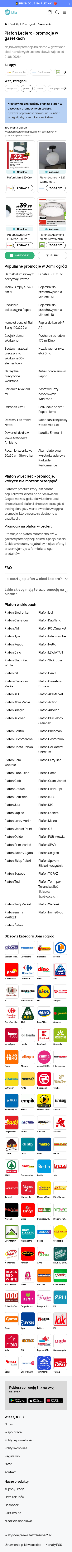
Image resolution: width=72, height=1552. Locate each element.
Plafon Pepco (14, 644)
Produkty (15, 24)
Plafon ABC (12, 694)
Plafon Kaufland (49, 620)
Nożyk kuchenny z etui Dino (51, 351)
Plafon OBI (45, 829)
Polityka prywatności (19, 1440)
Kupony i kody (14, 1489)
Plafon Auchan (15, 718)
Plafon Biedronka (17, 612)
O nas (9, 1424)
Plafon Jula (12, 805)
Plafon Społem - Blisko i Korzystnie (50, 863)
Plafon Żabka (14, 925)
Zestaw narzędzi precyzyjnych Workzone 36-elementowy (16, 355)
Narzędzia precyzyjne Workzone (12, 376)
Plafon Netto (47, 644)
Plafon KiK (45, 805)
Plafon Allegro (14, 710)
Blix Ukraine (13, 1513)
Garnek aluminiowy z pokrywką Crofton (19, 276)
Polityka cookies (16, 1448)
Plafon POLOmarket (52, 628)
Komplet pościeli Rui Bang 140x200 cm (19, 325)
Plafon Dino (13, 652)
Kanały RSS (54, 1545)
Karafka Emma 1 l (50, 433)
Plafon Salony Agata (19, 853)
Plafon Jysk (12, 636)
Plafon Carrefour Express (50, 683)
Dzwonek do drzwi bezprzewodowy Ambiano (17, 438)
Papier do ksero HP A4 (51, 325)
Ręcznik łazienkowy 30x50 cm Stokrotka (19, 453)
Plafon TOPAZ (48, 873)
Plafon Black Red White (16, 662)
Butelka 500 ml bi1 (51, 274)
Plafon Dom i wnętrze (13, 762)
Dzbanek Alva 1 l (15, 407)
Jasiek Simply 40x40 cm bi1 (19, 289)
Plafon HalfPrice (16, 797)
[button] (36, 578)
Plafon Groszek (15, 789)
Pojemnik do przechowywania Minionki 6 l (50, 292)
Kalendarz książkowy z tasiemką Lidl (52, 422)
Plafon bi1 (11, 673)
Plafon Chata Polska (19, 747)
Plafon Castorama (51, 739)
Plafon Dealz (47, 673)
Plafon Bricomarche (19, 739)
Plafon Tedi (12, 881)
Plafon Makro (47, 821)
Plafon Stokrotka (50, 660)
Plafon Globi (13, 781)
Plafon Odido (14, 836)
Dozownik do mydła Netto (18, 422)
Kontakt (10, 1472)
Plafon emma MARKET (14, 914)
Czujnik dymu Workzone (14, 338)
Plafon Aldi (12, 628)
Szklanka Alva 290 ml (17, 391)
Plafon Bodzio (14, 731)
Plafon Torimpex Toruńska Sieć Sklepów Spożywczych (49, 888)
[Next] (69, 3)
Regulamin (12, 1456)
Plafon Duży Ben (49, 760)
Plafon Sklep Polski (18, 861)
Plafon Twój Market (18, 904)
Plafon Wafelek (49, 904)
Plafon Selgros (48, 853)
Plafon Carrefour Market (16, 683)
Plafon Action (47, 702)
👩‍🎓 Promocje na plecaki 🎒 (36, 3)
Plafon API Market (50, 694)
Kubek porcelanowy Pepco (52, 373)
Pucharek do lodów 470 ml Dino (51, 338)
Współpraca (13, 1432)
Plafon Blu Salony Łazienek (50, 720)
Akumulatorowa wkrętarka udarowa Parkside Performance (51, 457)
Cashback (12, 1505)
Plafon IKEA (46, 797)
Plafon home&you (50, 912)
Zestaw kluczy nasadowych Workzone (48, 394)
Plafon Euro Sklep (17, 773)
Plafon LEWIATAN (50, 652)
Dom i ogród (28, 24)
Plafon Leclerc (48, 813)
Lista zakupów (14, 1497)
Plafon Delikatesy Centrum (50, 749)
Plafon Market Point (18, 829)
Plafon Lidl (45, 612)
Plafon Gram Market (52, 781)
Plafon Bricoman (50, 731)
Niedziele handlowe (18, 1521)
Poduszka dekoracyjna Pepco (18, 307)
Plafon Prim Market (18, 845)
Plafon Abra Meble (17, 702)
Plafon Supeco (15, 873)
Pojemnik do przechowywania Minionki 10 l (50, 310)
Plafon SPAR (47, 845)
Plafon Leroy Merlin (18, 821)
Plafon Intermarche (52, 636)
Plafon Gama (47, 773)
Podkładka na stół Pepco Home (51, 409)
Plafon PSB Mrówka (51, 836)
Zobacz (23, 188)
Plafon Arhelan (48, 710)
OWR (8, 1464)
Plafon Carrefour (16, 620)
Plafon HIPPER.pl (50, 789)
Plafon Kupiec (14, 813)
